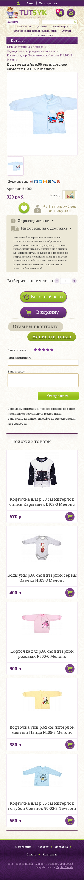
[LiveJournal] (54, 181)
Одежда (38, 46)
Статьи (66, 30)
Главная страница (18, 46)
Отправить (58, 395)
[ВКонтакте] (36, 181)
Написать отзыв (51, 336)
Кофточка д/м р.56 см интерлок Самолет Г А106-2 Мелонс (39, 57)
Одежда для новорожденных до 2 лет (31, 51)
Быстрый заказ (47, 296)
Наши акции (60, 26)
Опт (33, 35)
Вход (30, 3)
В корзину (47, 312)
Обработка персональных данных (34, 30)
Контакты (47, 35)
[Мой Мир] (49, 181)
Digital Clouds (64, 867)
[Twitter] (40, 181)
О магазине (23, 26)
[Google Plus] (58, 181)
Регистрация (48, 3)
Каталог (43, 847)
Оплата (31, 854)
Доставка (42, 26)
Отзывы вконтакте (35, 326)
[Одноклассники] (45, 181)
